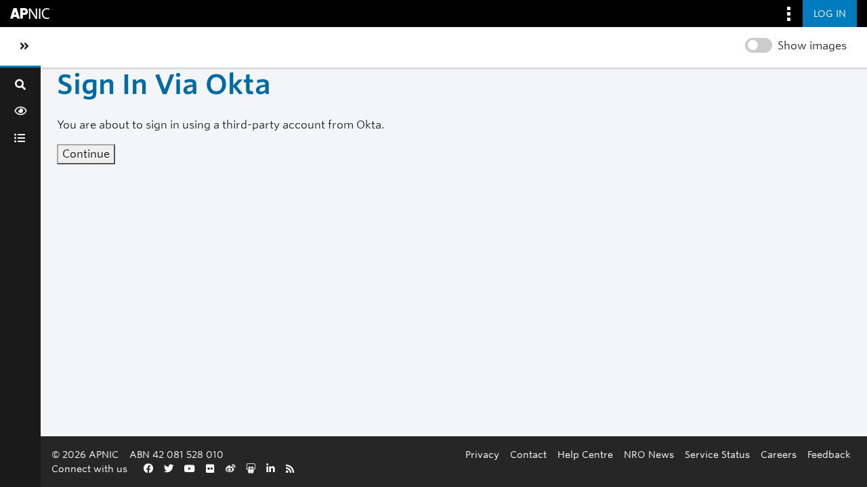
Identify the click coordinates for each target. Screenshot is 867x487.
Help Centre (585, 454)
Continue (86, 153)
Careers (779, 454)
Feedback (829, 454)
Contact (528, 454)
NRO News (649, 454)
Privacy (482, 454)
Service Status (717, 454)
